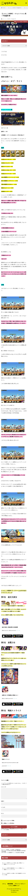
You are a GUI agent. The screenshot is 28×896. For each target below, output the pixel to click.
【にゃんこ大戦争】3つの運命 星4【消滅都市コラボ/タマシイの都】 (14, 874)
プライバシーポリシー (20, 883)
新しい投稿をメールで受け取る (7, 823)
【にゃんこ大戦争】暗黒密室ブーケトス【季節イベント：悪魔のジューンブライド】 (13, 869)
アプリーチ (18, 630)
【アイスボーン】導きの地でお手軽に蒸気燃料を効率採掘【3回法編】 (13, 851)
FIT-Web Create (15, 890)
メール (3, 807)
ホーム (4, 883)
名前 (2, 801)
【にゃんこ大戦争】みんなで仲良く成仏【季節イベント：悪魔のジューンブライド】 (13, 863)
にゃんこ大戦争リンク (14, 885)
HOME (3, 7)
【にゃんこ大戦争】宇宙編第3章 (14, 7)
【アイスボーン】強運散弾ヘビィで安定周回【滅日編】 (12, 852)
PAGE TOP (25, 867)
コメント (3, 786)
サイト (2, 813)
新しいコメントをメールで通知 (7, 820)
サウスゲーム (18, 888)
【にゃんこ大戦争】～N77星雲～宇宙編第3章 (10, 849)
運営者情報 (10, 883)
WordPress (14, 892)
